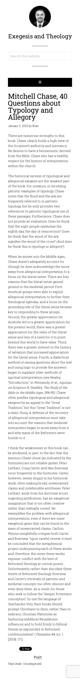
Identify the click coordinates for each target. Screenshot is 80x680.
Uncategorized (32, 664)
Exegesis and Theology (40, 36)
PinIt (38, 657)
